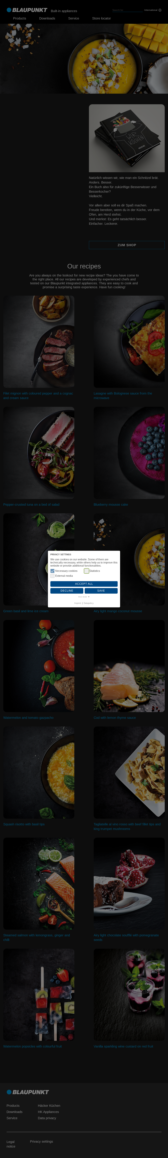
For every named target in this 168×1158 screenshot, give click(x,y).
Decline (67, 590)
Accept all (84, 584)
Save (101, 590)
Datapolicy (89, 603)
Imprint (77, 603)
